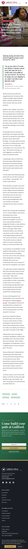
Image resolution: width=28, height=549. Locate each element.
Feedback (4, 531)
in (14, 404)
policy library (17, 543)
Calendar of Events (6, 499)
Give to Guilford (14, 448)
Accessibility (5, 492)
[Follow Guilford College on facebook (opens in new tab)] (3, 482)
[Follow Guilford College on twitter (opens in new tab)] (6, 482)
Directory (4, 497)
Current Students (6, 515)
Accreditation (5, 511)
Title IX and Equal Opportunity (10, 533)
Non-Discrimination (7, 535)
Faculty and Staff (6, 518)
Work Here (4, 502)
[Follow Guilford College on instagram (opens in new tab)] (13, 482)
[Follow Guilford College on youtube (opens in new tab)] (10, 482)
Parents (3, 520)
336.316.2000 (5, 477)
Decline (20, 546)
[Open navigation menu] (26, 3)
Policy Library (5, 529)
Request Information (14, 451)
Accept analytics (10, 546)
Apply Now (14, 444)
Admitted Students (6, 513)
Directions (4, 495)
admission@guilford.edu (8, 478)
